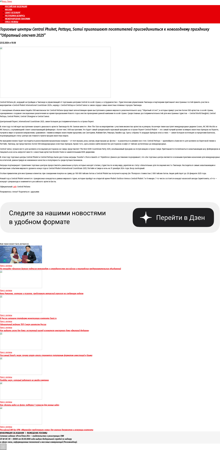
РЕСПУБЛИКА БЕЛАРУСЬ (15, 16)
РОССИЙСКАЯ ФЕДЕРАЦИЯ (16, 6)
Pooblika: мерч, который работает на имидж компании (24, 380)
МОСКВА (8, 9)
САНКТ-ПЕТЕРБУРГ (12, 12)
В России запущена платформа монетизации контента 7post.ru (28, 318)
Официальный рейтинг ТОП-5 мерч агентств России (23, 324)
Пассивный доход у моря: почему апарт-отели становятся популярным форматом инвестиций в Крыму (46, 355)
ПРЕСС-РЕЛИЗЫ (11, 22)
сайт (15, 186)
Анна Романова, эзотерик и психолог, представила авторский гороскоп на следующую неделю (41, 293)
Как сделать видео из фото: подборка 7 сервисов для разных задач (29, 405)
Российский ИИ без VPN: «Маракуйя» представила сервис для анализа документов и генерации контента (46, 430)
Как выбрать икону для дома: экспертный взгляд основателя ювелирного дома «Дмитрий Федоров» (44, 330)
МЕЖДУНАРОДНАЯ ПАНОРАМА (17, 19)
